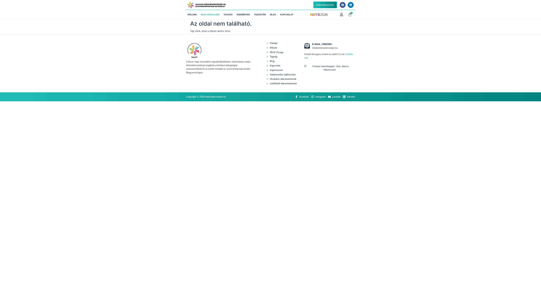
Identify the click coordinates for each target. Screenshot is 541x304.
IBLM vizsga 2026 (210, 14)
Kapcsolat (286, 14)
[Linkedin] (351, 5)
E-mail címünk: (322, 44)
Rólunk (192, 14)
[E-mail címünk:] (307, 46)
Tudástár (260, 14)
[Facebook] (343, 5)
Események (243, 14)
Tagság (228, 14)
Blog (273, 14)
